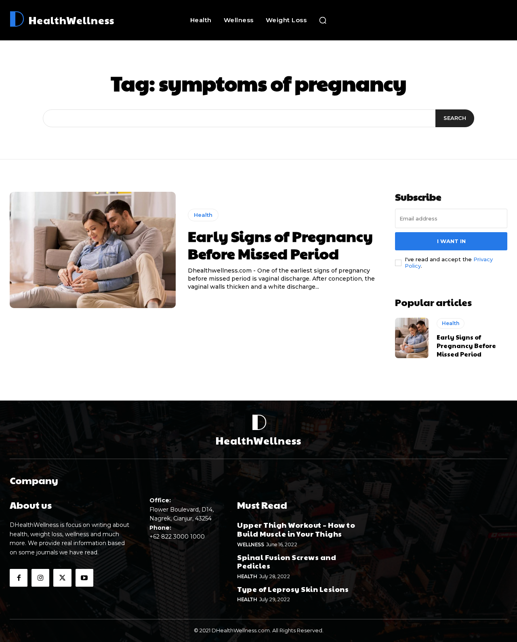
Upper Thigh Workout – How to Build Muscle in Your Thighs (296, 529)
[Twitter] (62, 578)
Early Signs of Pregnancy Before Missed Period (280, 244)
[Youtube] (84, 578)
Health (203, 215)
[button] (323, 20)
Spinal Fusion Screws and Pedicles (286, 561)
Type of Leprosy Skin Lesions (293, 589)
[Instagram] (40, 578)
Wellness (250, 544)
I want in (451, 241)
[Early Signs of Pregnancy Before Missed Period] (93, 250)
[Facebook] (18, 578)
